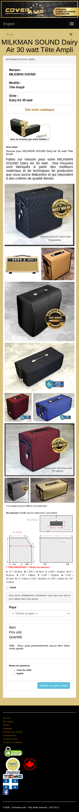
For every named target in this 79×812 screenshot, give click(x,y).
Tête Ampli (16, 87)
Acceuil (9, 34)
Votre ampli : (12, 147)
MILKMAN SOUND (22, 74)
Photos (6, 725)
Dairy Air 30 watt (20, 100)
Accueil (6, 718)
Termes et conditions (12, 742)
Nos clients (8, 721)
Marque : (15, 70)
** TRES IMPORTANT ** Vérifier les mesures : (28, 567)
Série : (13, 95)
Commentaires (9, 735)
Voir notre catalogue (39, 109)
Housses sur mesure (13, 732)
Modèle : (15, 82)
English (9, 24)
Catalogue (7, 728)
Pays (12, 607)
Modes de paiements (19, 665)
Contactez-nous (10, 739)
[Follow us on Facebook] (5, 792)
